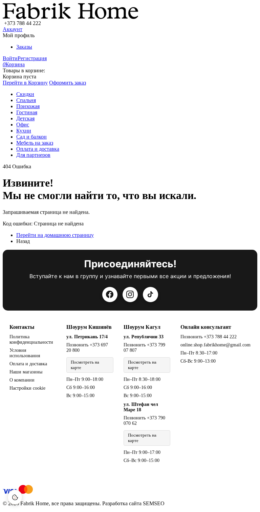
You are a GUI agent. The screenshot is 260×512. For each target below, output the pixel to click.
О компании (22, 380)
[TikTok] (150, 294)
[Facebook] (109, 294)
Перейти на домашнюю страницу (55, 235)
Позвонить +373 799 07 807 (144, 347)
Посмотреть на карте (85, 365)
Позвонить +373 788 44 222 (208, 336)
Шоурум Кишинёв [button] (89, 327)
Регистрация (32, 58)
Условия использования (24, 353)
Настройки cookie (27, 388)
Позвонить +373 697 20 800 (87, 347)
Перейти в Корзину (25, 83)
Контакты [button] (22, 327)
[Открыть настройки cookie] (14, 497)
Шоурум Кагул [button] (142, 327)
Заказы (24, 47)
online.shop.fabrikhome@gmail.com (215, 344)
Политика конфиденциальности (31, 339)
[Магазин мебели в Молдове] (70, 17)
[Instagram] (130, 294)
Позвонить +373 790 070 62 (144, 420)
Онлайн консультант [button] (205, 327)
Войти (10, 58)
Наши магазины (25, 371)
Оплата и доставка (28, 363)
